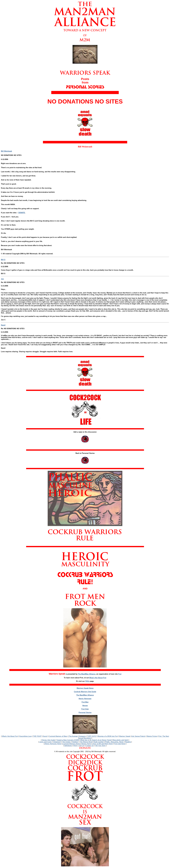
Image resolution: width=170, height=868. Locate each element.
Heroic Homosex (85, 699)
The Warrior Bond (86, 742)
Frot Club (85, 709)
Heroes (85, 705)
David (3, 325)
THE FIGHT (37, 736)
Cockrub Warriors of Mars (58, 736)
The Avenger (73, 736)
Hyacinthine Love (25, 736)
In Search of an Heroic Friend (100, 740)
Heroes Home (86, 744)
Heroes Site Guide (48, 740)
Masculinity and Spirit (120, 740)
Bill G (3, 260)
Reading (128, 742)
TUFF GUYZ (91, 736)
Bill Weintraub (6, 151)
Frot (119, 674)
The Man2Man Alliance (86, 674)
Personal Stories (85, 712)
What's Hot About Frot (97, 678)
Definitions (68, 745)
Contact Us (90, 745)
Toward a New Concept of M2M (67, 740)
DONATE (21, 213)
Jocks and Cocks (45, 742)
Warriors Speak (124, 736)
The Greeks (66, 742)
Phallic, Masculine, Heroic (114, 742)
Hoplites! (75, 742)
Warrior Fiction (152, 736)
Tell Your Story (100, 745)
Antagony (82, 736)
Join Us (81, 745)
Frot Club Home (119, 744)
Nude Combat (99, 742)
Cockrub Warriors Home (71, 744)
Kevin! (45, 736)
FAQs (87, 681)
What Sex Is (84, 740)
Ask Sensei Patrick (138, 736)
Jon (2, 279)
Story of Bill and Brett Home (102, 744)
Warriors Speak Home (85, 688)
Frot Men (85, 702)
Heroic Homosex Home (52, 744)
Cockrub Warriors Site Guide (85, 692)
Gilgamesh (57, 742)
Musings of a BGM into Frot (108, 736)
